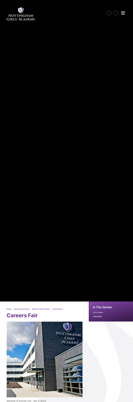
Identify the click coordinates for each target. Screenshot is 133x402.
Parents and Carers (22, 309)
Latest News (57, 309)
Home (9, 309)
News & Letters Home (41, 309)
